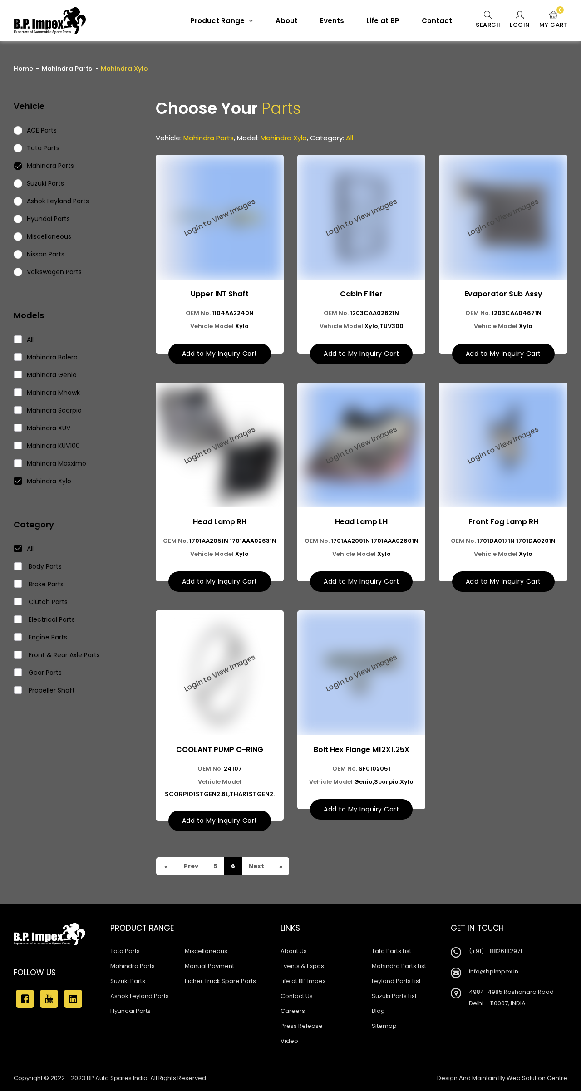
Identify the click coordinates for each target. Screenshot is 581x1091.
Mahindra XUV (48, 427)
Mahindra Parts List (399, 966)
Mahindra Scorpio (54, 410)
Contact (437, 20)
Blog (378, 1011)
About (287, 20)
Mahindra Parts (67, 68)
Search (488, 24)
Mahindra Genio (52, 374)
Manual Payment (209, 966)
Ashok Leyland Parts (139, 996)
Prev (190, 866)
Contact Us (297, 996)
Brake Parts (45, 584)
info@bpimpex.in (493, 971)
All (30, 339)
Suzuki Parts (127, 981)
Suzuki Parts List (394, 996)
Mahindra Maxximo (56, 463)
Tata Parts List (391, 951)
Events (332, 20)
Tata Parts (125, 951)
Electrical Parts (51, 619)
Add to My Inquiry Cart (219, 353)
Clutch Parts (47, 601)
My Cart (553, 20)
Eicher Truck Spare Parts (220, 981)
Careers (293, 1011)
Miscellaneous (206, 951)
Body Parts (44, 566)
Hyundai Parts (130, 1011)
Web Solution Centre (537, 1078)
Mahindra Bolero (52, 357)
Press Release (302, 1026)
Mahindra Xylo (49, 481)
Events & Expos (302, 966)
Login (520, 24)
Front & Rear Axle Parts (63, 654)
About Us (294, 951)
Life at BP (382, 20)
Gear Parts (44, 672)
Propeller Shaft (51, 690)
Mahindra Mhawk (53, 392)
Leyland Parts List (396, 981)
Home (23, 68)
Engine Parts (47, 637)
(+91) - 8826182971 (495, 951)
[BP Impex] (50, 20)
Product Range (218, 20)
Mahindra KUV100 (53, 445)
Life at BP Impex (303, 981)
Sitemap (384, 1026)
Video (289, 1041)
